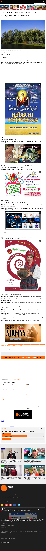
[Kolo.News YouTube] (23, 414)
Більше (40, 428)
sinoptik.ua (12, 426)
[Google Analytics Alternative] (3, 545)
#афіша (15, 349)
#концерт (3, 349)
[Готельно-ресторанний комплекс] (23, 7)
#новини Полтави (9, 349)
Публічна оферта (5, 527)
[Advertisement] (23, 73)
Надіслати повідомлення (8, 525)
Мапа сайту (4, 523)
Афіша (2, 354)
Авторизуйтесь (17, 379)
